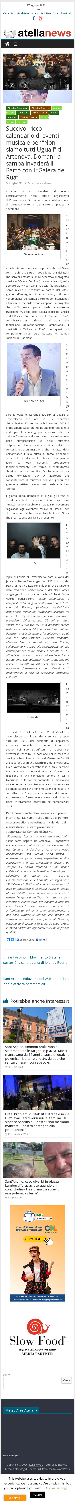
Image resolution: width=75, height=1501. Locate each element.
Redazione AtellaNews (39, 183)
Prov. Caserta (40, 112)
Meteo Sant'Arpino (11, 1455)
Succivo (22, 122)
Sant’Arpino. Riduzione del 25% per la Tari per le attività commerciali (36, 981)
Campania (23, 112)
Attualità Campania (17, 108)
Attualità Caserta (40, 108)
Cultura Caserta (29, 117)
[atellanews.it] (37, 29)
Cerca (6, 1375)
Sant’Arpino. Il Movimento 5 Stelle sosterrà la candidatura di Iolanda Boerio (35, 960)
